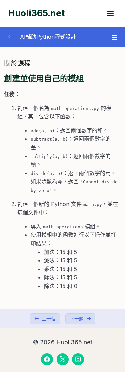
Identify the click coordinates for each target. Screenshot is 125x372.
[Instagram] (78, 359)
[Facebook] (47, 359)
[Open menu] (110, 13)
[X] (63, 359)
